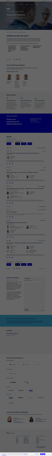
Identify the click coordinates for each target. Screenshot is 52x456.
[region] (26, 454)
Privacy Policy (25, 454)
